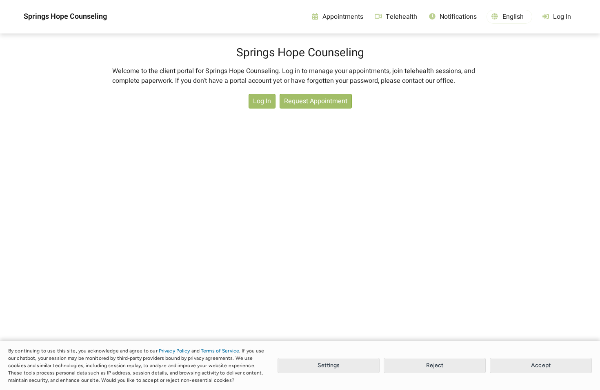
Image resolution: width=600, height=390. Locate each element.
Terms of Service (220, 351)
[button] (509, 17)
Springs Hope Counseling (65, 16)
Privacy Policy (174, 351)
